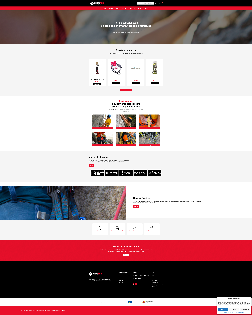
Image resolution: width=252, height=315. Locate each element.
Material (124, 8)
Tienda (120, 275)
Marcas (139, 8)
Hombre (111, 8)
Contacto (146, 8)
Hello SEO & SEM (61, 310)
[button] (89, 172)
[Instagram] (133, 284)
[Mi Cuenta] (155, 3)
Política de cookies (227, 312)
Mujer (117, 8)
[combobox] (145, 3)
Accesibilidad (155, 282)
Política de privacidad (236, 312)
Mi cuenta (121, 282)
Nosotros (132, 8)
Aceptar (223, 309)
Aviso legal (242, 312)
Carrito (120, 285)
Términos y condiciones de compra (157, 285)
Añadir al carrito (97, 84)
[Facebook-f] (136, 284)
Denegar (234, 309)
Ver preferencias (245, 309)
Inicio (105, 8)
